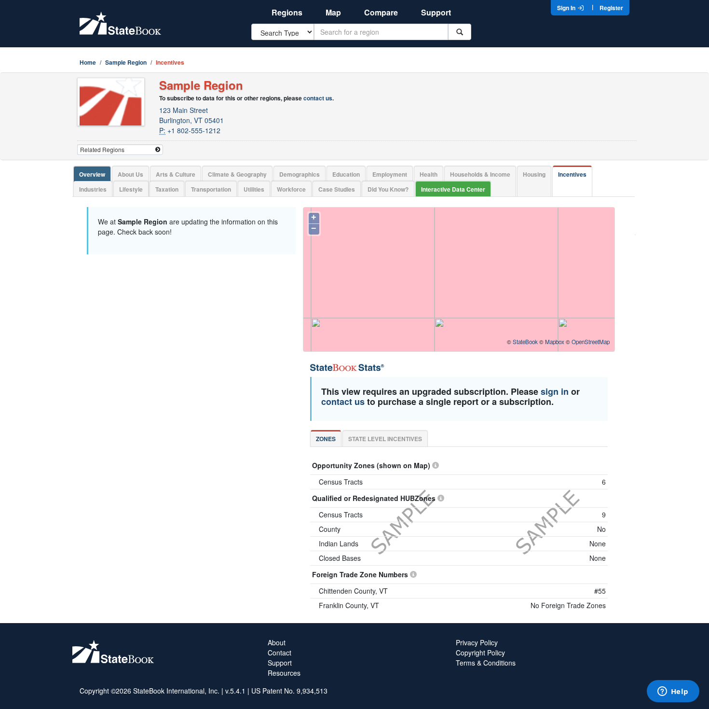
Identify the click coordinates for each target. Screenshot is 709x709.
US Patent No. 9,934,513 (289, 690)
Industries (93, 189)
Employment (389, 174)
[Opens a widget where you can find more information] (672, 692)
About (277, 642)
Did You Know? (388, 189)
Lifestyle (131, 189)
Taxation (166, 189)
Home (88, 62)
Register (611, 7)
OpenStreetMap (591, 342)
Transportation (211, 189)
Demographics (299, 174)
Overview (92, 174)
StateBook (525, 342)
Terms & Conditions (486, 662)
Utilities (254, 189)
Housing (534, 174)
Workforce (291, 189)
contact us (317, 98)
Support (436, 12)
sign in (555, 391)
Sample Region (126, 62)
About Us (130, 174)
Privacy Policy (477, 642)
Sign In (567, 7)
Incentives (572, 174)
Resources (284, 673)
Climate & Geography (237, 174)
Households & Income (480, 174)
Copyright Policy (480, 652)
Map (333, 12)
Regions (287, 12)
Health (428, 174)
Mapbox (554, 342)
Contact (279, 652)
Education (346, 174)
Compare (381, 12)
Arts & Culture (175, 174)
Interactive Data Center (453, 189)
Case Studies (336, 189)
